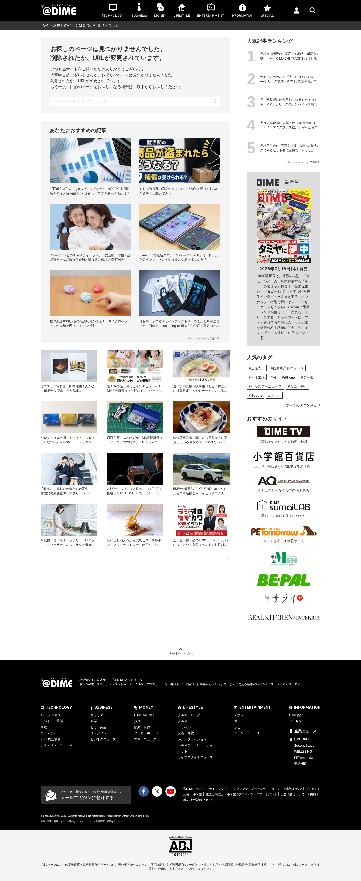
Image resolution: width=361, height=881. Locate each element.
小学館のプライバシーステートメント (252, 794)
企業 (94, 721)
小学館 (197, 794)
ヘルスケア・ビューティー (197, 745)
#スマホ (274, 395)
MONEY (146, 707)
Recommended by (198, 338)
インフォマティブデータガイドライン (255, 788)
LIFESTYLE (193, 707)
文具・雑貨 (186, 733)
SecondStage (304, 745)
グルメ (182, 721)
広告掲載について (292, 794)
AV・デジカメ (51, 715)
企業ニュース (305, 731)
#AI (273, 377)
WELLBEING (303, 751)
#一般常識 (257, 377)
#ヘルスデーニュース (265, 386)
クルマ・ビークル (190, 715)
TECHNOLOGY (59, 707)
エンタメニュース (247, 733)
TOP (44, 25)
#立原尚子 (257, 368)
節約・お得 (142, 727)
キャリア (97, 715)
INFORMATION (307, 707)
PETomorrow (304, 757)
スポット (240, 715)
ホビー (239, 727)
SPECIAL (302, 739)
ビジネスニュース (103, 739)
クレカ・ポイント (147, 733)
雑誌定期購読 (214, 794)
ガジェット (48, 733)
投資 (137, 721)
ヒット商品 (99, 727)
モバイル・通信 (52, 721)
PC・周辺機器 (51, 739)
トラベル (184, 727)
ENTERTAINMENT (255, 707)
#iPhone (288, 377)
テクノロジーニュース (56, 745)
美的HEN (300, 763)
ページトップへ (180, 653)
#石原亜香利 (297, 386)
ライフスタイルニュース (195, 757)
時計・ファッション (192, 739)
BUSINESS (103, 707)
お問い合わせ (293, 788)
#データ (307, 377)
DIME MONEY (144, 715)
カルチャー (242, 721)
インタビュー (100, 733)
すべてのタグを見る (301, 405)
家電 (44, 727)
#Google (255, 395)
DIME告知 (296, 715)
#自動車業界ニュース (287, 368)
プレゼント (297, 721)
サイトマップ (218, 788)
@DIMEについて (194, 788)
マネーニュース (145, 739)
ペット (182, 751)
